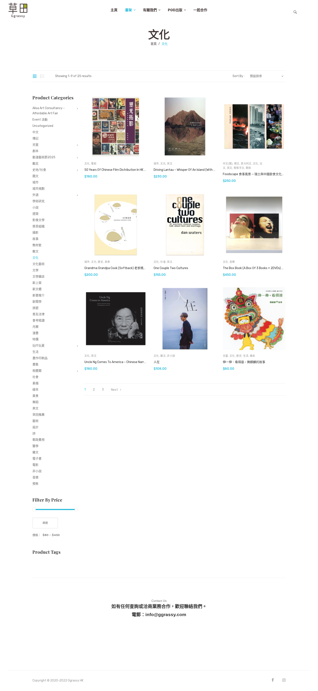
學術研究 (38, 201)
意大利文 (246, 163)
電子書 (37, 458)
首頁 (154, 44)
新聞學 (37, 302)
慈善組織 (38, 226)
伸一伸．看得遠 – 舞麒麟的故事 (244, 362)
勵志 (35, 163)
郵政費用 (38, 440)
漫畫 (35, 333)
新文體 (37, 289)
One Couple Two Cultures (171, 268)
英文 (169, 163)
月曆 (35, 327)
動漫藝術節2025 (43, 157)
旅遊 (35, 308)
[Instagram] (284, 680)
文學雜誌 (38, 276)
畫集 (35, 364)
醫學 (35, 446)
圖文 (35, 176)
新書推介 (38, 295)
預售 (35, 484)
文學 (35, 270)
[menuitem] (114, 10)
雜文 (163, 355)
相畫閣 (37, 371)
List (42, 76)
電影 (93, 163)
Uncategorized (42, 126)
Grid (34, 76)
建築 (35, 214)
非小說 (171, 355)
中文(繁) (228, 163)
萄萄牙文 (239, 168)
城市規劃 (38, 189)
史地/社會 (39, 170)
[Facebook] (272, 680)
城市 (156, 163)
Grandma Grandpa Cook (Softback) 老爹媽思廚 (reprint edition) (115, 268)
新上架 (37, 283)
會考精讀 (38, 320)
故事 (35, 239)
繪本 (252, 355)
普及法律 (38, 314)
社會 (163, 261)
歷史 (100, 261)
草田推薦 (38, 415)
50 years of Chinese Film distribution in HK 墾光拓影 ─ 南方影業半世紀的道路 (115, 170)
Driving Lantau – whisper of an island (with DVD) (185, 170)
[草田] (18, 10)
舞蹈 (35, 402)
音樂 (232, 261)
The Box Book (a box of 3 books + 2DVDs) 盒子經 (254, 268)
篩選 (45, 523)
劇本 (35, 151)
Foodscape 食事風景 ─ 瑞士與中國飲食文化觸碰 (254, 174)
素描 (35, 383)
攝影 (35, 232)
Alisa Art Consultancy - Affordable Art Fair (48, 110)
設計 (35, 427)
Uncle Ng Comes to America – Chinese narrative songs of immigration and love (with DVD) (115, 362)
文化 (87, 163)
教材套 (37, 245)
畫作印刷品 (40, 358)
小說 (35, 207)
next (114, 389)
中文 (35, 132)
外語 (35, 195)
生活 (246, 355)
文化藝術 (38, 264)
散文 (35, 251)
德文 (236, 163)
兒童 (225, 355)
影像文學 (38, 220)
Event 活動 (40, 119)
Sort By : (238, 76)
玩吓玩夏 (38, 345)
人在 (157, 362)
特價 (35, 339)
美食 (107, 261)
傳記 (35, 138)
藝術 (248, 168)
